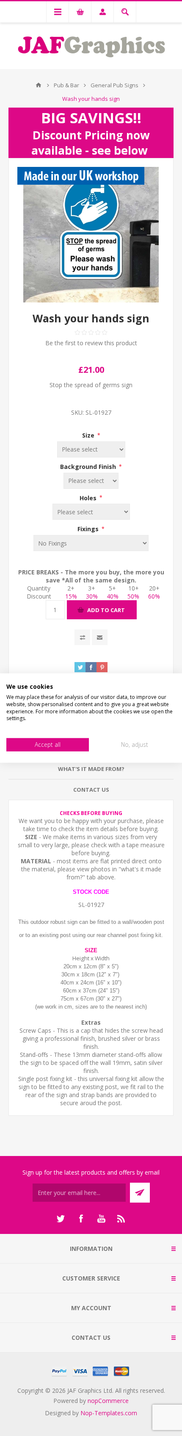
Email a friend (100, 637)
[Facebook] (81, 1218)
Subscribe (140, 1193)
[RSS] (121, 1218)
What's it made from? (91, 769)
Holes (89, 497)
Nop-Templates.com (108, 1413)
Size (89, 435)
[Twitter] (60, 1218)
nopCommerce (108, 1401)
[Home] (38, 85)
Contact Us (91, 789)
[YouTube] (101, 1218)
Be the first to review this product (91, 343)
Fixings (88, 529)
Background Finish (89, 467)
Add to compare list (82, 637)
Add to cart (106, 610)
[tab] (91, 769)
